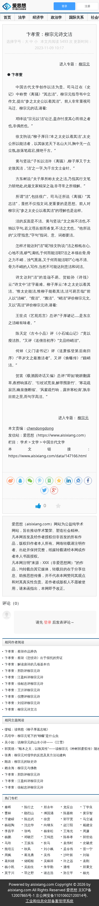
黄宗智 (88, 813)
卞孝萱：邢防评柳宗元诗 (22, 670)
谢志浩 (48, 873)
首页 (7, 17)
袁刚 (86, 861)
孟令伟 (68, 849)
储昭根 (29, 861)
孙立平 (68, 873)
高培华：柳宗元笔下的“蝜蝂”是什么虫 (31, 735)
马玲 (8, 843)
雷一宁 (88, 849)
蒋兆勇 (29, 855)
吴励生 (29, 867)
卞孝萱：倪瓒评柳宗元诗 (22, 696)
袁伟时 (68, 843)
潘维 (66, 867)
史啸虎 (88, 843)
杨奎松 (48, 831)
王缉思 (48, 837)
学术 (24, 442)
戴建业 (88, 825)
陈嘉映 (68, 813)
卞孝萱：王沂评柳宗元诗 (22, 690)
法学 (22, 17)
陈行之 (29, 807)
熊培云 (9, 849)
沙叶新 (68, 855)
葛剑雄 (9, 861)
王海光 (68, 831)
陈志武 (29, 819)
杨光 (86, 873)
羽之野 (29, 873)
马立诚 (88, 819)
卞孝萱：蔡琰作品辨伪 (21, 651)
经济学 (38, 17)
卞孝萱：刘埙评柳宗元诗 (22, 703)
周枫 (8, 855)
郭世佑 (88, 837)
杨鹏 (8, 837)
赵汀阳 (68, 825)
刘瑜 (86, 855)
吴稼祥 (48, 861)
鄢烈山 (29, 813)
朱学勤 (48, 867)
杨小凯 (9, 867)
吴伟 (47, 855)
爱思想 (15, 7)
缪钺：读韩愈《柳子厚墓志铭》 (27, 729)
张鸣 (27, 831)
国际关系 (76, 17)
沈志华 (29, 825)
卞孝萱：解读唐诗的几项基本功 (27, 664)
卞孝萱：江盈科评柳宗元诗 (24, 677)
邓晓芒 (29, 837)
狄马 (47, 843)
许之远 (68, 861)
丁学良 (88, 807)
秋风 (27, 849)
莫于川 (9, 873)
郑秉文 (88, 867)
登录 (47, 622)
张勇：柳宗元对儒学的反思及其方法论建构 (35, 755)
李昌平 (9, 831)
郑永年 (48, 807)
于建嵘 (9, 819)
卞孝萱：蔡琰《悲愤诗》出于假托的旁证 (34, 658)
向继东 (48, 825)
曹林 (8, 813)
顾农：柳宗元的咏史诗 (21, 761)
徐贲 (47, 819)
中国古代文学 (54, 442)
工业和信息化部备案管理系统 (49, 900)
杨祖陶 (9, 825)
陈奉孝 (68, 837)
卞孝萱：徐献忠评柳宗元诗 (24, 683)
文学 (35, 442)
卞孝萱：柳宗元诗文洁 (21, 709)
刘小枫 (48, 849)
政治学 (56, 17)
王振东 (29, 843)
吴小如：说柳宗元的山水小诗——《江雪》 (35, 742)
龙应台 (68, 807)
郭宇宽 (68, 819)
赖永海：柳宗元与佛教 (21, 768)
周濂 (86, 831)
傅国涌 (48, 813)
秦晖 (8, 807)
